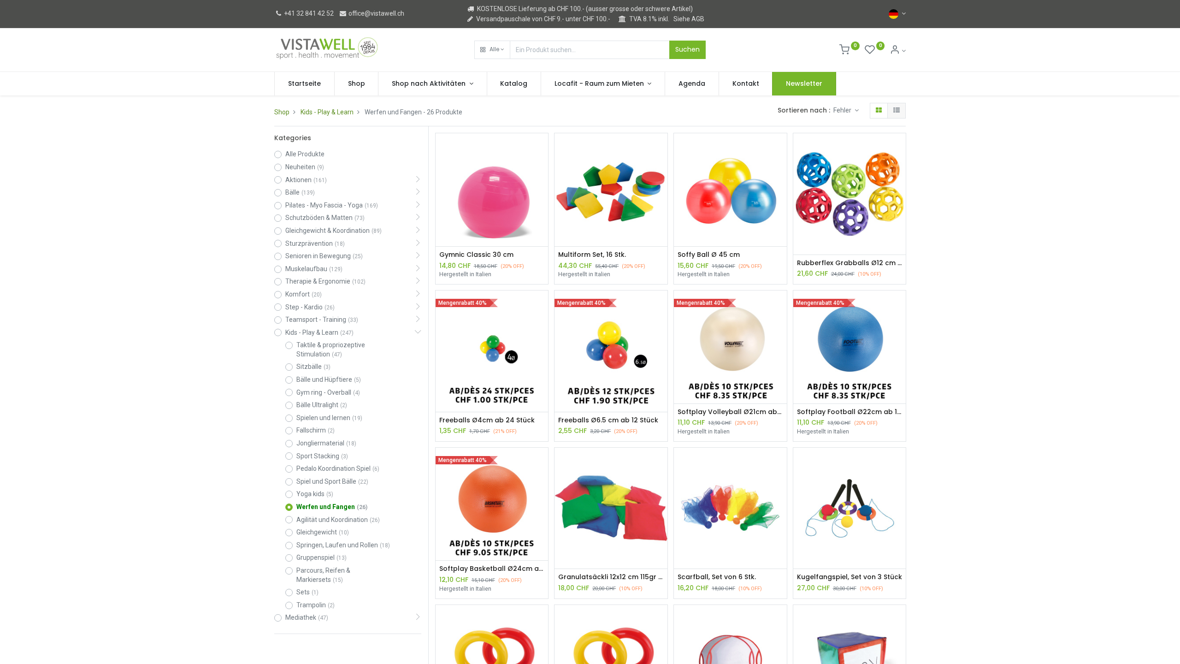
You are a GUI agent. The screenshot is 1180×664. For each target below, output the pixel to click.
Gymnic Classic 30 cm (476, 254)
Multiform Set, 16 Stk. (592, 254)
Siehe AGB (688, 19)
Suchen (687, 49)
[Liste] (896, 111)
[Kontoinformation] (898, 50)
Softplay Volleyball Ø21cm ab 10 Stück (730, 412)
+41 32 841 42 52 (308, 13)
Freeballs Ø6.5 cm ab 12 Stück (608, 420)
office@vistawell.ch (375, 13)
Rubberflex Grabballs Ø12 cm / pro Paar (850, 263)
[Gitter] (879, 111)
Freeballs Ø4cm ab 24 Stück (487, 420)
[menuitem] (304, 84)
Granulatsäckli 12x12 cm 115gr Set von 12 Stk (611, 577)
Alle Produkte (304, 154)
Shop (281, 112)
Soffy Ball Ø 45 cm (709, 254)
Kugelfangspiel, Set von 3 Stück (849, 577)
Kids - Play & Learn (327, 112)
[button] (492, 50)
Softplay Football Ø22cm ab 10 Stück (850, 412)
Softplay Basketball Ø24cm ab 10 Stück (492, 568)
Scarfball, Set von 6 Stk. (717, 577)
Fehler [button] (843, 110)
